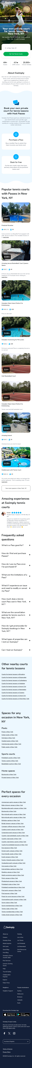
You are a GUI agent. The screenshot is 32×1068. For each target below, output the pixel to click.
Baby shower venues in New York (12, 805)
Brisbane (19, 997)
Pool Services (6, 960)
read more (6, 237)
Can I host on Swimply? (12, 650)
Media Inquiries (7, 943)
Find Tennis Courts (16, 54)
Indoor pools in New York (9, 735)
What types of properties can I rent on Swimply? (14, 640)
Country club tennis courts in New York (14, 842)
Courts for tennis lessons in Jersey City (14, 687)
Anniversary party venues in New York (14, 802)
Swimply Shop (7, 940)
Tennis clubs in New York (9, 909)
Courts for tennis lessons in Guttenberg (14, 680)
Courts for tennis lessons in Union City (14, 696)
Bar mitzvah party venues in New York (14, 814)
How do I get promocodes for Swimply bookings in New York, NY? (14, 628)
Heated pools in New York (10, 741)
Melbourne (20, 994)
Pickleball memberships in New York (13, 887)
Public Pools (6, 983)
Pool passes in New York (9, 893)
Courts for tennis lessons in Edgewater (14, 677)
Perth (18, 1003)
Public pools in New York (9, 747)
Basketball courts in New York (11, 764)
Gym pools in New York (9, 866)
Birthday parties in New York (11, 820)
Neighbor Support (8, 991)
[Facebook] (4, 1033)
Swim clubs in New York (9, 903)
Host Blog (5, 952)
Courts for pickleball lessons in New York (15, 845)
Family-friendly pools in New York (12, 860)
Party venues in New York (10, 878)
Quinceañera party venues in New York (14, 900)
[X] (9, 1033)
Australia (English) (9, 1041)
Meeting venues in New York (11, 872)
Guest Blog (6, 949)
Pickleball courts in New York (11, 758)
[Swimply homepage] (16, 2)
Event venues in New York (10, 857)
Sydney (19, 991)
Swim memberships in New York (12, 906)
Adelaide (19, 1000)
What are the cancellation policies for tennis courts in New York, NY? (13, 615)
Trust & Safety (7, 972)
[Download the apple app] (9, 1014)
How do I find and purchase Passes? (14, 554)
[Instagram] (14, 1033)
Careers (5, 937)
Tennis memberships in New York (12, 912)
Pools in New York (7, 732)
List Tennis (20, 940)
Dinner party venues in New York (12, 851)
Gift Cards (6, 946)
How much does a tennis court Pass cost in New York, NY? (14, 602)
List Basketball (21, 946)
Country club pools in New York (11, 839)
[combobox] (16, 48)
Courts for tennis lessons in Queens (13, 693)
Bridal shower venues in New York (12, 824)
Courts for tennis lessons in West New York (15, 699)
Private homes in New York (10, 778)
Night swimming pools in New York (13, 875)
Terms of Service (7, 1049)
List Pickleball (21, 943)
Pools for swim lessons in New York (13, 896)
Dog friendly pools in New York (11, 854)
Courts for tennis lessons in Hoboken (13, 684)
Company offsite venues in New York (13, 827)
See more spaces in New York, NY (16, 488)
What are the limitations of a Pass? (14, 576)
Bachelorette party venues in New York (14, 808)
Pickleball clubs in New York (11, 884)
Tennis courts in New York (10, 761)
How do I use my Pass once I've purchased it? (13, 565)
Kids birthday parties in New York (12, 869)
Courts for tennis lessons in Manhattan (14, 690)
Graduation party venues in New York (13, 863)
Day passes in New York (9, 848)
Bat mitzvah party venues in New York (14, 817)
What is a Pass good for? (12, 545)
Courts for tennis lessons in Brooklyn (13, 674)
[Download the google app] (23, 1014)
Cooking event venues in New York (12, 830)
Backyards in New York (9, 774)
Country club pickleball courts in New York (15, 836)
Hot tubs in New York (8, 738)
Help (4, 969)
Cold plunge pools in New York (11, 744)
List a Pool (20, 937)
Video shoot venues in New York (12, 915)
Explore (5, 980)
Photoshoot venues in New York (12, 881)
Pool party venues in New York (11, 890)
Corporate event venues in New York (13, 833)
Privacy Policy (6, 1052)
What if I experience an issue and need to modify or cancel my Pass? (14, 588)
